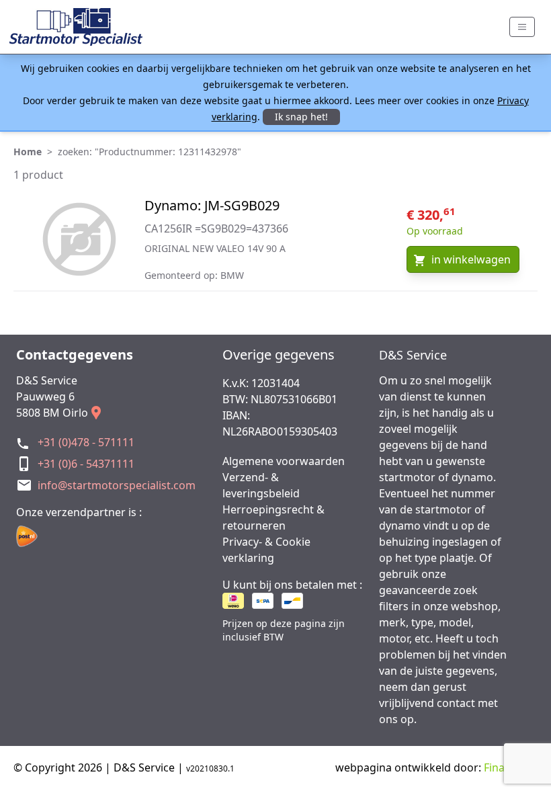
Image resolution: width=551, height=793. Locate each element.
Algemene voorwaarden (283, 461)
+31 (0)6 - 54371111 (86, 463)
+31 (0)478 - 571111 (86, 442)
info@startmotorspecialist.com (117, 485)
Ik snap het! (301, 116)
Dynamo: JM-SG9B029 (212, 205)
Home (27, 151)
